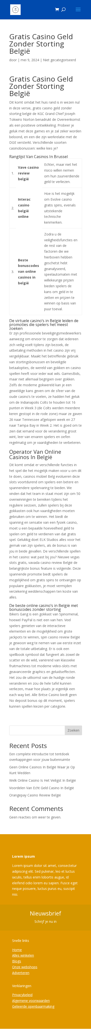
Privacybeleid (22, 994)
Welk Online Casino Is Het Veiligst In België (42, 780)
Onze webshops (24, 967)
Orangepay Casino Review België (35, 795)
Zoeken (73, 730)
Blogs (16, 961)
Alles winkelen (23, 955)
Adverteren (20, 972)
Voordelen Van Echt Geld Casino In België (41, 788)
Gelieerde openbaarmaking (33, 1006)
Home (17, 949)
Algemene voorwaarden (31, 1000)
